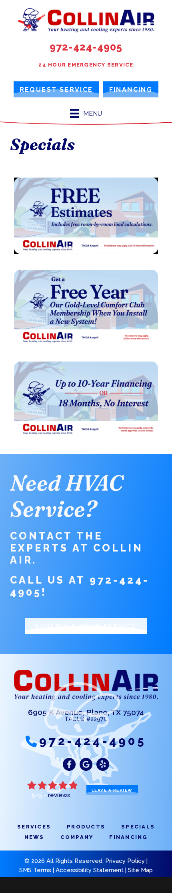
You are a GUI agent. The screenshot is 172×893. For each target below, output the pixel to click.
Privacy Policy (125, 861)
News (34, 837)
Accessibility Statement (90, 870)
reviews (59, 795)
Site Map (140, 870)
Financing (128, 837)
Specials (138, 827)
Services (34, 827)
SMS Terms (35, 870)
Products (86, 827)
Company (77, 837)
